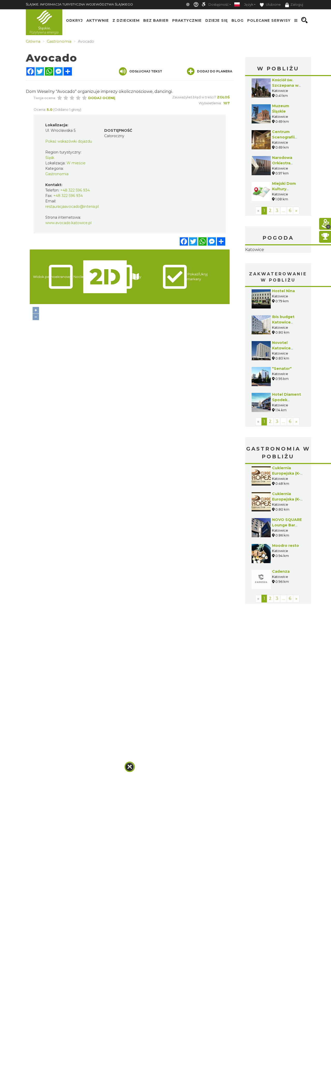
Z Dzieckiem (126, 20)
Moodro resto (285, 578)
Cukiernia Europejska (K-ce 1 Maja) (286, 532)
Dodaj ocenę (101, 98)
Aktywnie (97, 20)
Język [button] (248, 4)
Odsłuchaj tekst (145, 71)
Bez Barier (156, 20)
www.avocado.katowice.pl (68, 222)
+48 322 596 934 (75, 190)
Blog (237, 20)
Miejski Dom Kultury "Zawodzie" (284, 189)
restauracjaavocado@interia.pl (72, 206)
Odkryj (74, 20)
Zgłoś (223, 97)
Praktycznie (187, 20)
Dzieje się (216, 20)
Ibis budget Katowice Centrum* (283, 355)
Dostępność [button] (218, 4)
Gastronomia (57, 174)
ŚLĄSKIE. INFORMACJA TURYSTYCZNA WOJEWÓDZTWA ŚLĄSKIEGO (79, 4)
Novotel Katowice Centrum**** (284, 380)
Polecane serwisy (269, 20)
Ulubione (273, 4)
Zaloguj (296, 4)
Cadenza (281, 604)
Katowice (278, 266)
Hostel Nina (283, 323)
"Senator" (282, 401)
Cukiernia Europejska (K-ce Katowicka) (286, 506)
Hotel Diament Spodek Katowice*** (286, 432)
